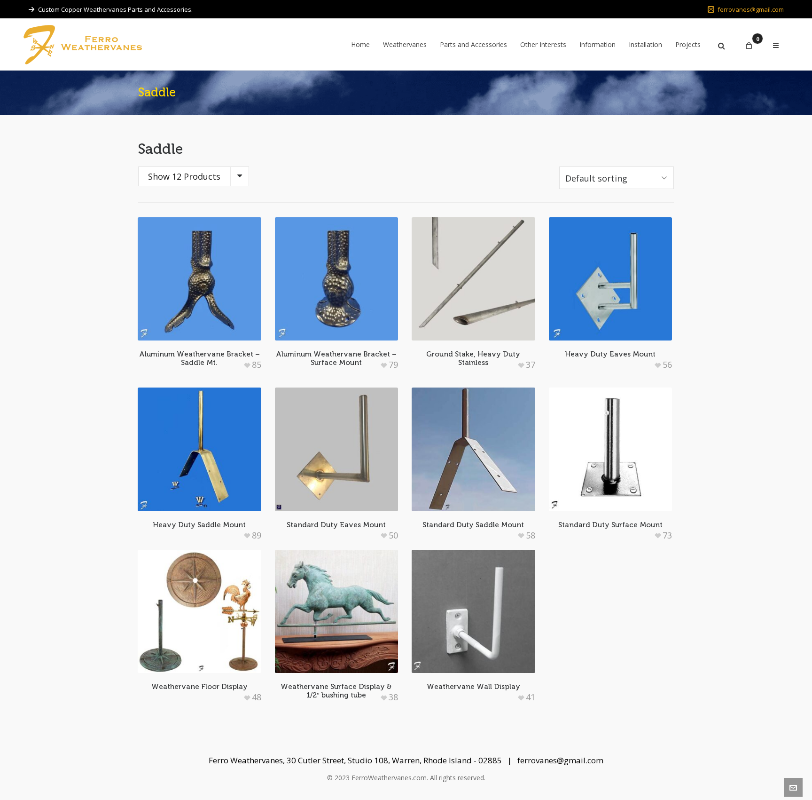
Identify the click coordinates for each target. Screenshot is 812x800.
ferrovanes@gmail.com (751, 9)
